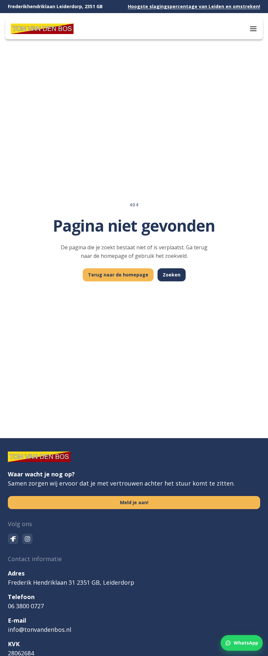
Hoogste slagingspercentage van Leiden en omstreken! (194, 6)
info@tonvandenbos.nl (39, 629)
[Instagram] (27, 539)
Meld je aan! (134, 502)
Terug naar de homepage (118, 275)
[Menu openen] (253, 29)
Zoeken (171, 275)
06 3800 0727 (26, 606)
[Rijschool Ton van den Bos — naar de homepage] (42, 29)
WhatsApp (246, 643)
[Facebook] (13, 539)
